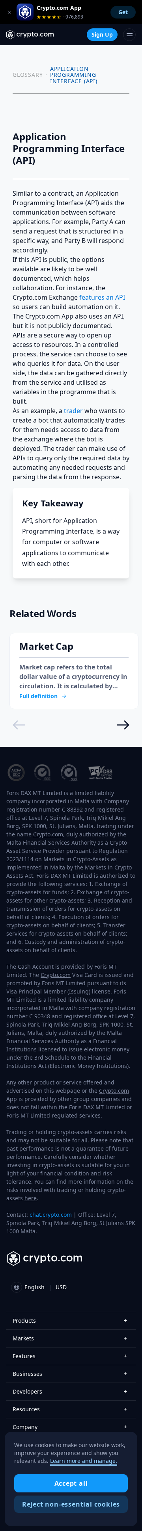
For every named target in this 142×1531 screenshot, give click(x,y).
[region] (71, 1479)
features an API (102, 297)
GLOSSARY (28, 75)
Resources (70, 1409)
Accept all (71, 1483)
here (30, 1198)
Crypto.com (48, 834)
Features (70, 1356)
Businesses (70, 1373)
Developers (70, 1391)
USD (61, 1287)
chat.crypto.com (51, 1214)
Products (70, 1320)
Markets (70, 1338)
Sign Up (102, 34)
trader (73, 410)
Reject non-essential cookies (71, 1504)
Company (70, 1427)
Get (123, 12)
